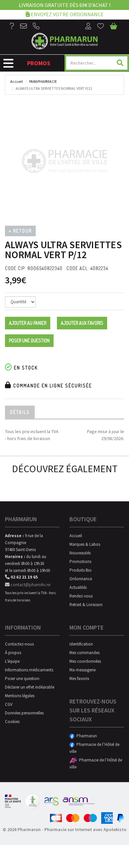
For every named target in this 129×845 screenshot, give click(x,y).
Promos (38, 63)
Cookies (12, 721)
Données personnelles (24, 713)
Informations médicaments (29, 670)
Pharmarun (85, 736)
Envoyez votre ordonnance (67, 14)
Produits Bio (80, 570)
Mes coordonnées (85, 661)
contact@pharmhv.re (30, 585)
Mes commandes (84, 652)
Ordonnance (80, 579)
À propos (13, 652)
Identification (81, 644)
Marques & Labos (84, 544)
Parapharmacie (43, 81)
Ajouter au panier (27, 323)
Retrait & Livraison (86, 604)
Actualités (78, 587)
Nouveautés (80, 553)
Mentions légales (19, 696)
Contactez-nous (19, 644)
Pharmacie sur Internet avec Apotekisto (85, 829)
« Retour (20, 231)
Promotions (80, 561)
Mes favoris (79, 678)
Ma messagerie (82, 670)
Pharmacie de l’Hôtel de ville (94, 748)
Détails (20, 412)
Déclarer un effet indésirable (29, 687)
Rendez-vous (81, 596)
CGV (9, 704)
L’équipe (12, 661)
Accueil (16, 81)
